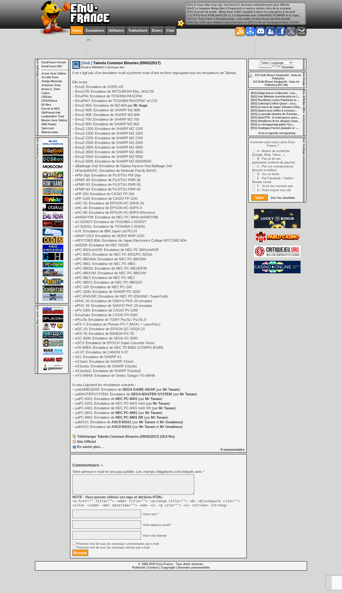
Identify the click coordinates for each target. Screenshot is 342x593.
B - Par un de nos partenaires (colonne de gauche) (273, 160)
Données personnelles (194, 567)
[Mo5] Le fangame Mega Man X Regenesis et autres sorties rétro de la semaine (239, 5)
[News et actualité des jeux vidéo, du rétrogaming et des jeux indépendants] (53, 185)
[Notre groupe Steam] (301, 31)
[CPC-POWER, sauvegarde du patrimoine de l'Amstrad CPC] (53, 267)
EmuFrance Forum (53, 62)
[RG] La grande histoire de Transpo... (275, 114)
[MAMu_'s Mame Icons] (53, 329)
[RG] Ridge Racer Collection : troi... (274, 93)
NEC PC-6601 (126, 413)
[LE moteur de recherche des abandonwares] (53, 242)
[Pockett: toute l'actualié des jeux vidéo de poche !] (53, 283)
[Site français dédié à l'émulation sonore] (53, 321)
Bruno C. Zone (50, 89)
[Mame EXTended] (53, 362)
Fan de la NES (50, 108)
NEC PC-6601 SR (129, 417)
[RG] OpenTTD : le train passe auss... (275, 117)
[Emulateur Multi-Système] (53, 291)
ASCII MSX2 (121, 427)
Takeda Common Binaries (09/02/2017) (121, 63)
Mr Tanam (171, 389)
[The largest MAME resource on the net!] (53, 234)
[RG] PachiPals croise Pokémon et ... (275, 100)
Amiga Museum (51, 81)
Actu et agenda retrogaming (276, 133)
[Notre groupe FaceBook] (270, 31)
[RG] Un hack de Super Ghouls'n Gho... (276, 107)
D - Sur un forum (268, 174)
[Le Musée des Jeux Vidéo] (53, 313)
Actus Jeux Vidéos (53, 73)
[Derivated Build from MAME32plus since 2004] (53, 226)
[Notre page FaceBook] (281, 31)
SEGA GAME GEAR (138, 389)
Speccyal (47, 128)
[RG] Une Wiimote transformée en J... (275, 96)
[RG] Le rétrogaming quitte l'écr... (272, 124)
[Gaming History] (53, 259)
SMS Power (49, 124)
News (76, 30)
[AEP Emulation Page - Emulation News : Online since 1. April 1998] (53, 337)
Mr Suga (140, 105)
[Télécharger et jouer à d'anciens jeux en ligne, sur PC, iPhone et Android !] (53, 153)
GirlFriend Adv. (51, 112)
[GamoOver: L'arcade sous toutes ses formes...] (53, 370)
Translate (288, 67)
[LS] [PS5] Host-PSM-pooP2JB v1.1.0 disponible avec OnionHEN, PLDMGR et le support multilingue (252, 12)
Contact (153, 567)
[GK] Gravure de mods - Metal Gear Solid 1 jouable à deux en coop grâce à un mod (241, 8)
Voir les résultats (283, 198)
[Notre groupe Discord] (260, 31)
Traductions (138, 30)
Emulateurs (95, 30)
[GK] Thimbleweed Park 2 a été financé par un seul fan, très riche (229, 22)
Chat (170, 30)
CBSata (46, 96)
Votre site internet (154, 535)
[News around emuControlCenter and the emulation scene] (53, 300)
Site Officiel (86, 442)
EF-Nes (46, 104)
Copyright (168, 567)
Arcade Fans (49, 77)
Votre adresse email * (157, 525)
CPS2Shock (49, 100)
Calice (45, 93)
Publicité (138, 567)
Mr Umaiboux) (171, 422)
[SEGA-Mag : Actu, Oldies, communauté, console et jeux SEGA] (53, 354)
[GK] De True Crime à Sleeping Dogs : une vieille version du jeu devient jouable (238, 15)
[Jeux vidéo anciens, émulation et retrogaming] (53, 218)
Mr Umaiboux (171, 427)
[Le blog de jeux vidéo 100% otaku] (53, 210)
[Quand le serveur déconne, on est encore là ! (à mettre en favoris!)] (53, 145)
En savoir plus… (90, 447)
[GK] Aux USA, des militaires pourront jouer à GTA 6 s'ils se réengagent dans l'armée (243, 18)
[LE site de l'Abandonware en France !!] (53, 177)
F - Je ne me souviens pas (275, 186)
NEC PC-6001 (126, 399)
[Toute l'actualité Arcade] (53, 251)
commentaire (233, 449)
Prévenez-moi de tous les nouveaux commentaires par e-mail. (118, 544)
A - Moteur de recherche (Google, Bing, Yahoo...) (270, 152)
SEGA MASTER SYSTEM (151, 394)
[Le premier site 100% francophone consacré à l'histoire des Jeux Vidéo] (53, 194)
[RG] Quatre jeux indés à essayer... (274, 110)
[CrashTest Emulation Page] (53, 345)
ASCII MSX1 (121, 422)
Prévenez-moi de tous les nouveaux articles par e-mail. (113, 547)
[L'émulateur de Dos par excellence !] (53, 161)
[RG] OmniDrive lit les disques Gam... (275, 121)
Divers (157, 30)
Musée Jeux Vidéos (54, 120)
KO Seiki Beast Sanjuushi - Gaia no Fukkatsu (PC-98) (276, 83)
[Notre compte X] (291, 31)
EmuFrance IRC (51, 66)
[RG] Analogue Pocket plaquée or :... (274, 128)
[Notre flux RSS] (240, 31)
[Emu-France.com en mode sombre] (181, 27)
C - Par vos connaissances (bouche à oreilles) (273, 168)
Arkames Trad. (51, 85)
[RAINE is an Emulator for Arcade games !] (53, 202)
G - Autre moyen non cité (274, 190)
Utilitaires (116, 30)
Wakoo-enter (49, 132)
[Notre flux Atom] (250, 31)
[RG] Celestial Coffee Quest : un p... (274, 103)
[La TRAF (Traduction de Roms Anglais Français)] (53, 275)
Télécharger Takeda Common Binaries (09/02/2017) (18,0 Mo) (126, 436)
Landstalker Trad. (52, 116)
